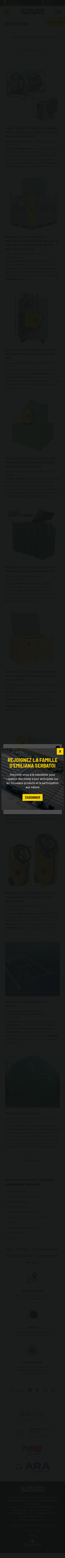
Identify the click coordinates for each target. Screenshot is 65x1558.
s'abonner (32, 797)
